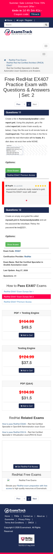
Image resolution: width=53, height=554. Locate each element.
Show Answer (13, 170)
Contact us (28, 516)
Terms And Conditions (14, 522)
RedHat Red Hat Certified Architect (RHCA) (25, 62)
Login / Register (25, 20)
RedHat (27, 256)
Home (9, 20)
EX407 (9, 65)
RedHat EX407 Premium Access (21, 175)
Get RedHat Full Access (27, 466)
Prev (18, 104)
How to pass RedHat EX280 (14, 423)
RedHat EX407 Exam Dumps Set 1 (19, 291)
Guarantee (9, 519)
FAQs (16, 516)
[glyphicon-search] (46, 24)
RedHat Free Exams (17, 60)
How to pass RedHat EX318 (14, 432)
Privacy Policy (24, 519)
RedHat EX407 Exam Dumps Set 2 (19, 296)
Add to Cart (27, 335)
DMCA (31, 522)
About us (41, 516)
